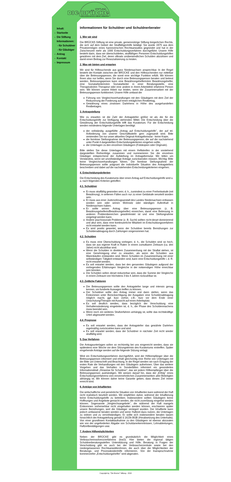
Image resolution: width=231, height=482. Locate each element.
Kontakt (61, 58)
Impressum (63, 62)
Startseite (62, 32)
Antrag (61, 54)
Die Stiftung (64, 37)
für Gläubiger (66, 49)
